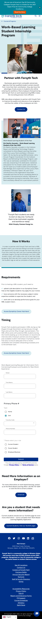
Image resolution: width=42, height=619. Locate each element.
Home (10, 411)
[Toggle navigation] (40, 16)
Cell (9, 415)
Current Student (13, 444)
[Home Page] (11, 16)
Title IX (21, 593)
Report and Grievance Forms (21, 596)
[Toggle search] (36, 16)
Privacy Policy (14, 465)
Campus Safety (21, 572)
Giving (21, 581)
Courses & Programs (10, 21)
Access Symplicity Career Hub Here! (16, 311)
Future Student (13, 448)
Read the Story (20, 12)
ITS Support (21, 598)
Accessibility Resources (21, 589)
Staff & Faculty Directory (21, 579)
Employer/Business (14, 452)
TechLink (21, 577)
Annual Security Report (21, 574)
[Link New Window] (9, 538)
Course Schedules (21, 600)
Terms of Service (28, 465)
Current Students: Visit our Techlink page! (21, 526)
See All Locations (21, 565)
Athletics (21, 603)
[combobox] (19, 424)
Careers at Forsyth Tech (21, 570)
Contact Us (21, 109)
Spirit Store (21, 605)
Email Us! (21, 495)
